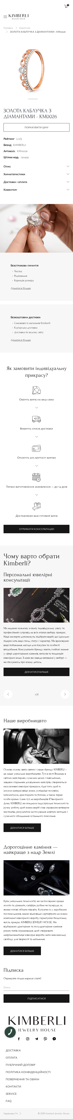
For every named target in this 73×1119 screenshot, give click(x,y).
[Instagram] (27, 1039)
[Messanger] (54, 1039)
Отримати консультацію (36, 529)
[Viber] (45, 1039)
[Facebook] (19, 1039)
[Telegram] (36, 1039)
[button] (8, 694)
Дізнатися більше (21, 288)
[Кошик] (66, 6)
